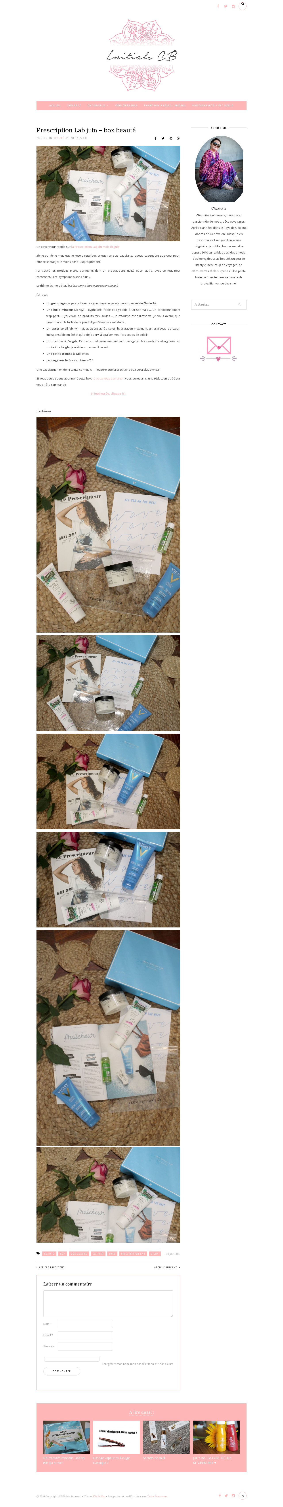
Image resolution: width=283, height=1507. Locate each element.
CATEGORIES (97, 105)
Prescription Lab (133, 1253)
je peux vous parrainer (108, 378)
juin (112, 1253)
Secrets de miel (154, 1458)
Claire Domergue (157, 1496)
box (62, 1253)
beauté (49, 1253)
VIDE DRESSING (126, 105)
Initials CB (78, 137)
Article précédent (52, 1267)
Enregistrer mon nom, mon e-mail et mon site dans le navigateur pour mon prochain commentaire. (109, 1364)
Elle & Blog (99, 1496)
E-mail (48, 1335)
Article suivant (166, 1267)
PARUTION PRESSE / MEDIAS (165, 105)
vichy (155, 1253)
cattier (98, 1253)
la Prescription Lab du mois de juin (95, 247)
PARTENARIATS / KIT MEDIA (213, 105)
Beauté (59, 138)
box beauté (79, 1253)
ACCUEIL (55, 105)
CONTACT (74, 105)
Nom (47, 1324)
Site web (48, 1346)
